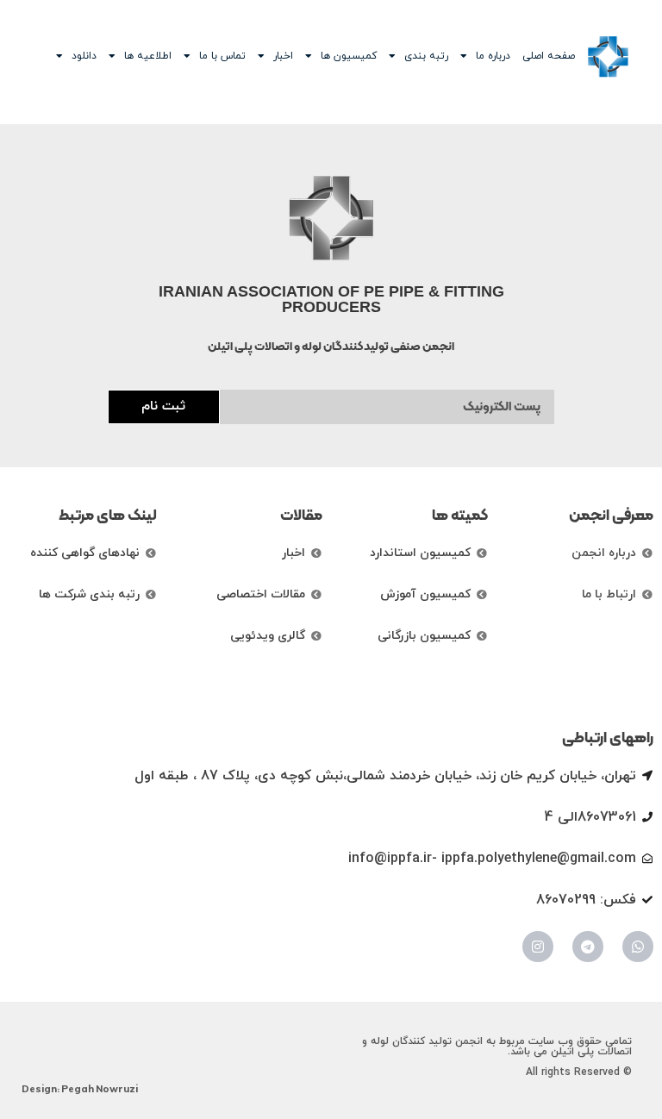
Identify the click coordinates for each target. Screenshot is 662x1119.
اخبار (283, 56)
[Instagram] (537, 946)
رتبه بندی (426, 56)
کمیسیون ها (349, 56)
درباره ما (493, 56)
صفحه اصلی (548, 56)
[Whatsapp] (637, 946)
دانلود (84, 56)
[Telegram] (587, 946)
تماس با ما (222, 56)
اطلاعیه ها (148, 56)
